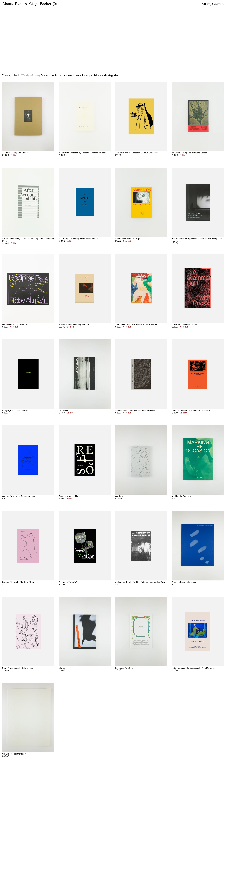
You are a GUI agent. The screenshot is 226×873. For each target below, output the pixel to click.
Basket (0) (48, 3)
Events (21, 3)
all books (52, 75)
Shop (33, 3)
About (7, 3)
